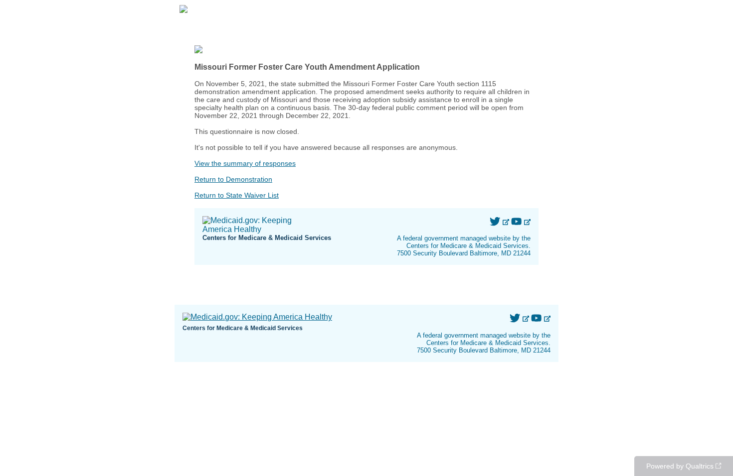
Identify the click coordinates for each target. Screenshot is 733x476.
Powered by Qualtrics (680, 466)
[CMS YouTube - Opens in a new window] (517, 222)
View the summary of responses (245, 163)
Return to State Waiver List (236, 195)
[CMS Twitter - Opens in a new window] (496, 222)
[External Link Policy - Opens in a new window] (506, 222)
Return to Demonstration (233, 179)
